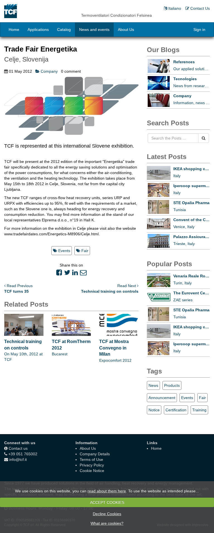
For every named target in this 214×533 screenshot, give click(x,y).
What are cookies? (107, 523)
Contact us (18, 448)
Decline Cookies (107, 514)
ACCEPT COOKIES (107, 502)
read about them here (106, 491)
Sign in (199, 29)
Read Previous (19, 285)
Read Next (127, 285)
